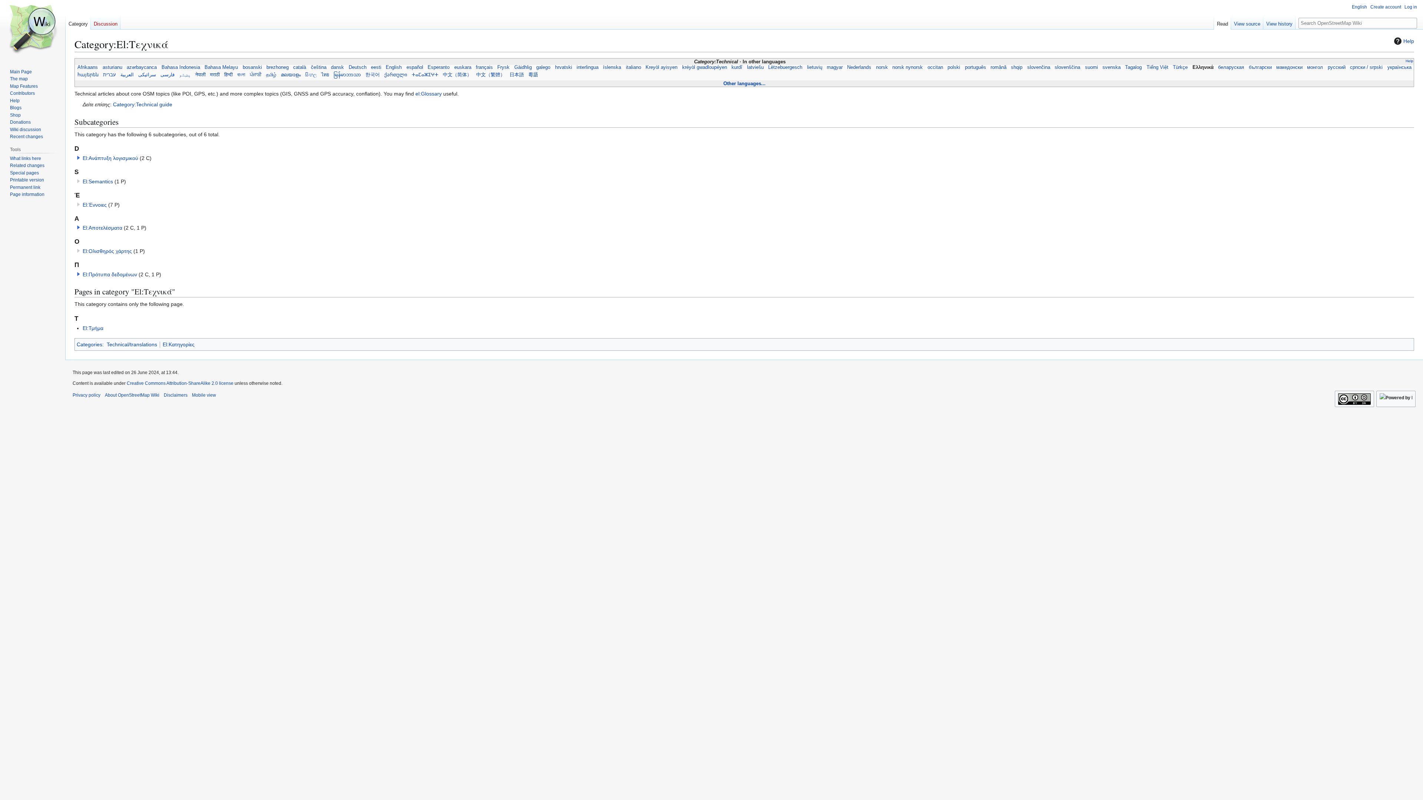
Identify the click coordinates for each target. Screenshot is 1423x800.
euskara (463, 67)
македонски (1289, 67)
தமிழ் (271, 74)
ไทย (325, 74)
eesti (376, 67)
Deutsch (357, 67)
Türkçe (1180, 67)
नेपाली (200, 74)
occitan (935, 67)
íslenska (612, 67)
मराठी (215, 74)
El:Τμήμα (93, 328)
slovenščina (1067, 67)
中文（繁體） (491, 74)
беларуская (1231, 67)
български (1260, 67)
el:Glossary (428, 94)
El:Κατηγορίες (179, 344)
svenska (1111, 67)
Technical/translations (132, 344)
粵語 (533, 74)
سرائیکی (147, 74)
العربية (127, 74)
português (975, 67)
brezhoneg (277, 67)
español (415, 67)
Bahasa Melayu (221, 67)
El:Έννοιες (95, 205)
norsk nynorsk (907, 67)
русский (1336, 67)
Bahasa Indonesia (180, 67)
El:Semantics (98, 181)
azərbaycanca (141, 67)
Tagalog (1133, 67)
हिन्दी (228, 74)
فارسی (167, 74)
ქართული (396, 74)
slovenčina (1039, 67)
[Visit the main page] (32, 29)
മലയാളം (290, 74)
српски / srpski (1366, 67)
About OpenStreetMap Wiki (132, 395)
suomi (1091, 67)
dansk (337, 67)
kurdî (737, 67)
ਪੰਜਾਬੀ (255, 74)
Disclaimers (176, 395)
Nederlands (859, 67)
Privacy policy (86, 395)
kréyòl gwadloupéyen (705, 67)
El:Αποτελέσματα (102, 228)
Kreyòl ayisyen (661, 67)
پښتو (185, 74)
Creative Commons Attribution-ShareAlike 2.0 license (180, 383)
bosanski (252, 67)
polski (954, 67)
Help (1408, 41)
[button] (78, 157)
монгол (1315, 67)
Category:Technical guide (142, 104)
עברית (109, 74)
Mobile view (204, 395)
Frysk (503, 67)
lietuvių (814, 67)
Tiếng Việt (1157, 67)
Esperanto (438, 67)
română (998, 67)
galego (543, 67)
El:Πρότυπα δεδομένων (110, 274)
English (393, 67)
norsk (882, 67)
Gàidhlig (523, 67)
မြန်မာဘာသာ (347, 74)
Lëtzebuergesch (785, 67)
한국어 (372, 74)
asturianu (112, 67)
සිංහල (310, 74)
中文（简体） (457, 74)
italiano (633, 67)
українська (1399, 67)
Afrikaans (87, 67)
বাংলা (241, 74)
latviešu (755, 67)
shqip (1016, 67)
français (484, 67)
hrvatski (564, 67)
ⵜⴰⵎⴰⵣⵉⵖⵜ (425, 74)
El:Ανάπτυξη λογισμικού (110, 158)
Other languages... (744, 83)
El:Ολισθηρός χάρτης (107, 251)
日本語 (516, 74)
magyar (834, 67)
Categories (89, 344)
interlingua (587, 67)
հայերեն (88, 74)
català (300, 67)
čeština (318, 67)
